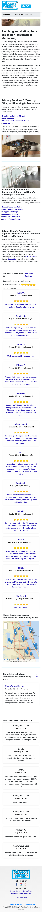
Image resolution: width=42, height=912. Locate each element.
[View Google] (21, 884)
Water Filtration (8, 123)
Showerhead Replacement (12, 209)
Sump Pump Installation (11, 217)
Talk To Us (26, 6)
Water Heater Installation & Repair (15, 121)
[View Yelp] (25, 884)
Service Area (17, 15)
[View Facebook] (16, 884)
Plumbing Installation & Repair (13, 116)
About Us (10, 905)
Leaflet (7, 660)
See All (37, 675)
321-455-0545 (30, 257)
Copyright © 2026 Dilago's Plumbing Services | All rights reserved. (21, 908)
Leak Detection (8, 118)
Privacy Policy (29, 905)
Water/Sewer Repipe (14, 686)
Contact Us (12, 259)
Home (7, 15)
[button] (36, 645)
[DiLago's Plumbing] (10, 6)
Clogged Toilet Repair (10, 212)
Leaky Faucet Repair (10, 214)
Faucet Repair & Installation (12, 207)
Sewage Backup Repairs (11, 219)
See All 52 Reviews (29, 275)
